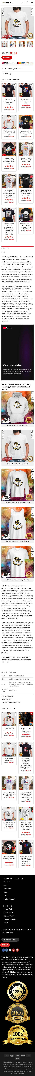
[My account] (22, 2)
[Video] (4, 36)
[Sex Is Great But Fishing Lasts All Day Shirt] (26, 122)
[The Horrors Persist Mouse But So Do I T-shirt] (9, 122)
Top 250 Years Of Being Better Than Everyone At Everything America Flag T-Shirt (26, 796)
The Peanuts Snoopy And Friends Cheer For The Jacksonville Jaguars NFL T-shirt (16, 630)
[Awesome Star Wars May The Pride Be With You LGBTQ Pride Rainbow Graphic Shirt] (26, 847)
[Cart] (27, 2)
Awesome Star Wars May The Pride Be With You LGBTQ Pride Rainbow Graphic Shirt (26, 860)
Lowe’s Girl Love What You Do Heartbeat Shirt (26, 729)
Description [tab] (5, 248)
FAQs (5, 892)
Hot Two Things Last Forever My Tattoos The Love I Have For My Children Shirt (26, 826)
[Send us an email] (10, 950)
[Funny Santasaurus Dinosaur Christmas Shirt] (9, 847)
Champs (7, 702)
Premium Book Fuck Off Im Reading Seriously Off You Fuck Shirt (26, 226)
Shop (5, 885)
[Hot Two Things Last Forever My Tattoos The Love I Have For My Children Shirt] (26, 814)
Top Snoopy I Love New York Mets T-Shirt (26, 100)
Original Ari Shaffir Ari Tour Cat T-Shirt (9, 729)
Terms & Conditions (10, 919)
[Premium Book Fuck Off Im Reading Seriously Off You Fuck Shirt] (26, 215)
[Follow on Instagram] (6, 950)
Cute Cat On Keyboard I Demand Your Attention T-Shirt (9, 101)
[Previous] (4, 23)
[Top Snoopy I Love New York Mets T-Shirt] (26, 90)
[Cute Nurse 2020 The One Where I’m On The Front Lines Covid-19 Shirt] (26, 181)
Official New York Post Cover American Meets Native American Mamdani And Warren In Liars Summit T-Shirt (9, 229)
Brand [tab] (3, 252)
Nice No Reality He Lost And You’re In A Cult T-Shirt (9, 794)
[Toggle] (3, 69)
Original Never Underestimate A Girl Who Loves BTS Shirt (9, 160)
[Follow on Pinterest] (13, 950)
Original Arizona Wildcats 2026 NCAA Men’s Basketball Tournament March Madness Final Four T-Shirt (26, 764)
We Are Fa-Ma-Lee (15, 702)
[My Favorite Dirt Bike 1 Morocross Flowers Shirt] (9, 814)
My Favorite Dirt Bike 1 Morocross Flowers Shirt (9, 824)
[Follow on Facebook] (3, 950)
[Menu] (32, 2)
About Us (7, 882)
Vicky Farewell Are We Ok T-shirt (9, 759)
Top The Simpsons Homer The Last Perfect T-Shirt (26, 159)
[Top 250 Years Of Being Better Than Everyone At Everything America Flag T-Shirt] (26, 783)
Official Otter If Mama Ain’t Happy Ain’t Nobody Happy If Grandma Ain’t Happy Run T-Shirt (9, 193)
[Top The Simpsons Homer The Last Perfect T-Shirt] (26, 149)
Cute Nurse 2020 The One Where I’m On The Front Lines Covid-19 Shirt (26, 192)
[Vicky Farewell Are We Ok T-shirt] (9, 749)
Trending (9, 699)
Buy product (6, 57)
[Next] (30, 23)
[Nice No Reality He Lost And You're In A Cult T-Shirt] (9, 783)
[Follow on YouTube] (17, 950)
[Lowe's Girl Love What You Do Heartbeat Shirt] (26, 719)
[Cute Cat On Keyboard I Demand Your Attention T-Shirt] (9, 90)
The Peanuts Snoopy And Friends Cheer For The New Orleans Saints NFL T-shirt (16, 659)
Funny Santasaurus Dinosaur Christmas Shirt (9, 858)
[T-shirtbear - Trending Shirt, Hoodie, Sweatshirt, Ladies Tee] (7, 2)
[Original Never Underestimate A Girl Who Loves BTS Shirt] (9, 149)
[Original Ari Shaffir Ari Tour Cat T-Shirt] (9, 719)
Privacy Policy (8, 909)
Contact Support (9, 899)
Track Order (7, 889)
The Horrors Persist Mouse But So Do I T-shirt (9, 132)
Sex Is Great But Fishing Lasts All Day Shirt (26, 132)
